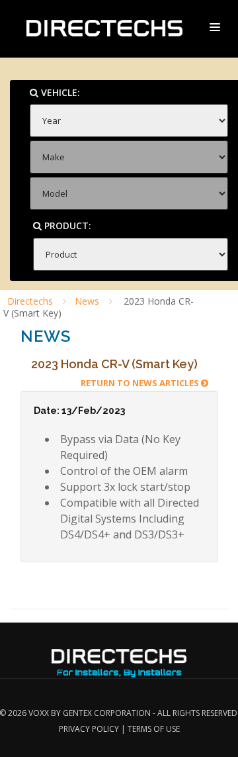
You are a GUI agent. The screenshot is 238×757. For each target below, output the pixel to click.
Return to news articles (141, 383)
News (87, 301)
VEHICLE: (59, 92)
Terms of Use (154, 728)
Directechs (30, 301)
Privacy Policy (89, 728)
